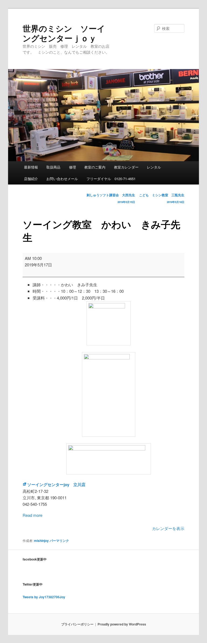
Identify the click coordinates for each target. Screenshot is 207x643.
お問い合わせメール (62, 178)
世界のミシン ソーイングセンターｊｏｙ (64, 33)
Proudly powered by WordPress (122, 624)
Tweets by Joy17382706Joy (44, 596)
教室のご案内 (94, 167)
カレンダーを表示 (168, 528)
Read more (32, 515)
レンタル (154, 167)
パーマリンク (59, 540)
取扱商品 (53, 167)
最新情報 (31, 167)
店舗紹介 (31, 178)
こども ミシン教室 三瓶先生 (161, 198)
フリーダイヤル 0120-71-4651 (111, 178)
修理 (72, 167)
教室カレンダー (126, 167)
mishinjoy (41, 540)
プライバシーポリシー (77, 624)
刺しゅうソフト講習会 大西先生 (111, 198)
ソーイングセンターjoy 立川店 (56, 484)
